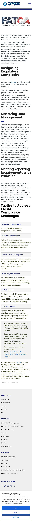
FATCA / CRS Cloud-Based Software (12, 426)
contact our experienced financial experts (15, 354)
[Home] (11, 4)
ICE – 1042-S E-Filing (7, 430)
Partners (4, 409)
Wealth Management (8, 457)
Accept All (16, 508)
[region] (16, 506)
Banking (4, 463)
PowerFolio (5, 436)
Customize (16, 512)
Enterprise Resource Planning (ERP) (13, 470)
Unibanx (4, 433)
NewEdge (4, 443)
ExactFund (4, 439)
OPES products (6, 446)
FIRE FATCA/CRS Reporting (10, 423)
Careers (3, 406)
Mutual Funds (5, 467)
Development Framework (9, 473)
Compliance (5, 460)
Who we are (5, 399)
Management (5, 402)
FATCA (13, 82)
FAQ (2, 412)
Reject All (16, 517)
